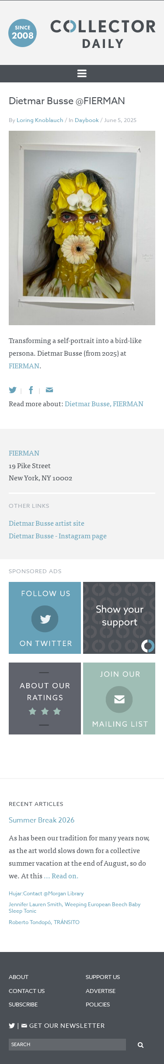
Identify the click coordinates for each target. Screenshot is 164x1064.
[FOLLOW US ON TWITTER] (12, 1026)
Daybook (87, 120)
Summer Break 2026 (42, 820)
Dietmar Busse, (89, 403)
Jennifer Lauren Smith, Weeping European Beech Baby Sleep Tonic (75, 907)
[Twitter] (13, 390)
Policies (98, 1004)
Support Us (103, 977)
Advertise (100, 991)
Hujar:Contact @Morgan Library (46, 893)
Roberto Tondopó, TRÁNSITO (44, 922)
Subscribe (23, 1004)
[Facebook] (31, 390)
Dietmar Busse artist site (46, 522)
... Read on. (61, 875)
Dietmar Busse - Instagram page (58, 535)
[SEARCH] (140, 1044)
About (18, 977)
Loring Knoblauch (40, 120)
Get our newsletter (63, 1026)
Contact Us (27, 991)
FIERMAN (24, 365)
